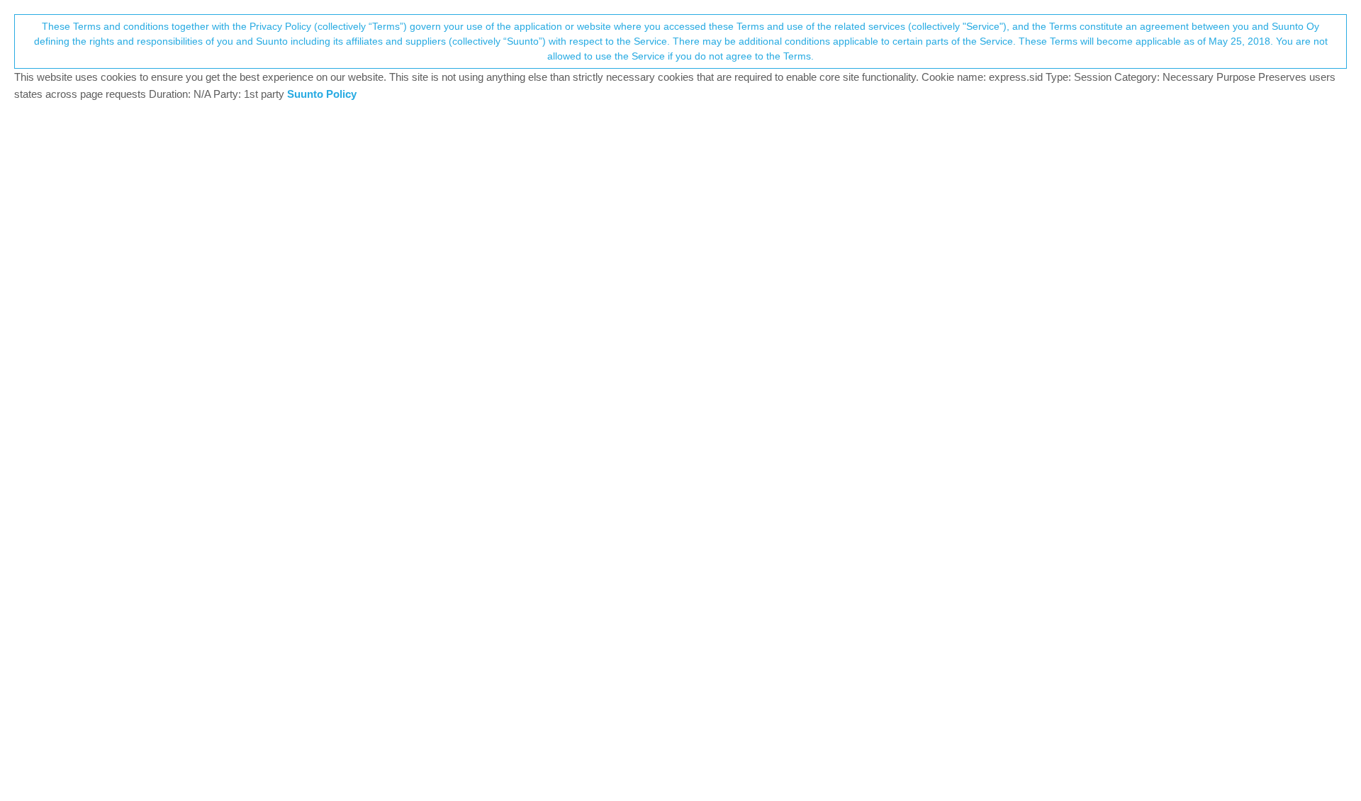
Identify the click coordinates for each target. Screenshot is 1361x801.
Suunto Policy (322, 94)
